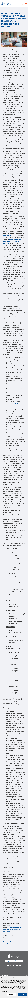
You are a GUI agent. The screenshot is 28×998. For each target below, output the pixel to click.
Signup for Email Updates (14, 961)
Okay (22, 994)
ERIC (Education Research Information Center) (12, 241)
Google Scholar (17, 404)
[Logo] (6, 3)
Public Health (5, 10)
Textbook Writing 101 (14, 10)
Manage (11, 994)
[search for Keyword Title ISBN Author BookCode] (23, 3)
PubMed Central (9, 235)
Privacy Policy (22, 988)
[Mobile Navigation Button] (26, 3)
